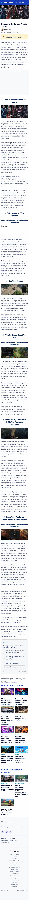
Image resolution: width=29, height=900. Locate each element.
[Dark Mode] (20, 2)
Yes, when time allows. (12, 663)
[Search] (16, 2)
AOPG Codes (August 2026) (20, 718)
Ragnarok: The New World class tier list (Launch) (6, 812)
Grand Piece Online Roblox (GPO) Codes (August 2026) (20, 739)
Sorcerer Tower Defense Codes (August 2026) (21, 700)
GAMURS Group (24, 890)
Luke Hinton (18, 704)
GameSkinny (14, 873)
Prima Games (14, 863)
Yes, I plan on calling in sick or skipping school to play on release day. (14, 658)
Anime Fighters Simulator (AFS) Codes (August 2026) (7, 759)
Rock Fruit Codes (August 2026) (20, 758)
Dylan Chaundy (5, 744)
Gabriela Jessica (5, 704)
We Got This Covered (14, 867)
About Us (3, 838)
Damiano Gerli (5, 724)
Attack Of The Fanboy (14, 860)
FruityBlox (14, 882)
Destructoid (14, 869)
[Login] (26, 2)
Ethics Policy (4, 840)
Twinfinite (11, 634)
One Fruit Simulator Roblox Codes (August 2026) (6, 739)
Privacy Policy (5, 842)
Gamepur (14, 858)
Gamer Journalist (14, 871)
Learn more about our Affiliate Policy (8, 682)
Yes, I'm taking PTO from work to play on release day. (14, 651)
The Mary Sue (14, 878)
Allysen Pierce (19, 762)
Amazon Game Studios (8, 45)
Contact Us (13, 838)
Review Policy (14, 840)
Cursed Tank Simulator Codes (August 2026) (7, 719)
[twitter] (6, 832)
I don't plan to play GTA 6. (13, 667)
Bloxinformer (14, 884)
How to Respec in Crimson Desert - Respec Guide (7, 788)
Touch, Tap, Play (14, 880)
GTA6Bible (14, 886)
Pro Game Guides (14, 854)
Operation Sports (14, 875)
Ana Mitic (3, 764)
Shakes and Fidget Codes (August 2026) (6, 700)
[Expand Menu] (23, 2)
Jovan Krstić (18, 720)
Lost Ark (16, 47)
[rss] (2, 832)
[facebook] (10, 832)
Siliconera (14, 865)
